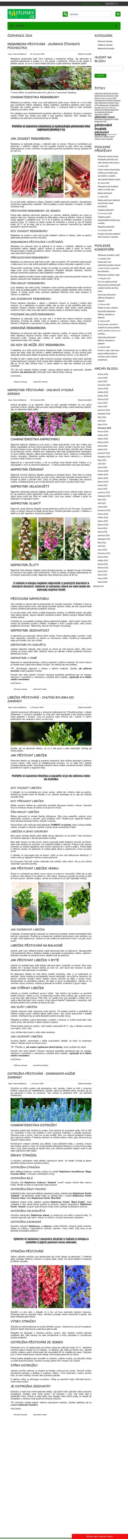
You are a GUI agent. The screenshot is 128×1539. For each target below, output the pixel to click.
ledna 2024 (102, 449)
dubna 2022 (103, 521)
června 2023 (103, 471)
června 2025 (103, 389)
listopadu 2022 (104, 496)
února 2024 (103, 446)
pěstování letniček (102, 110)
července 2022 (104, 510)
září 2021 (102, 546)
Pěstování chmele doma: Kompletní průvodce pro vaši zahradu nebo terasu (108, 159)
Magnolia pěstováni (106, 227)
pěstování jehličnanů (108, 108)
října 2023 (102, 460)
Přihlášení (85, 3)
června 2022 (103, 514)
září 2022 (102, 503)
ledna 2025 (102, 406)
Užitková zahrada (20, 382)
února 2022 (103, 528)
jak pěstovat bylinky (40, 1065)
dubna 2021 (103, 564)
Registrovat (96, 3)
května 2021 (103, 560)
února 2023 (103, 485)
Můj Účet (109, 4)
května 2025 (103, 392)
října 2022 (102, 500)
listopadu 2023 (104, 457)
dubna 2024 (103, 439)
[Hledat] (65, 14)
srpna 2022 (102, 507)
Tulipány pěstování (106, 210)
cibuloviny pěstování (103, 93)
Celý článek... (16, 376)
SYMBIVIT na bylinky (61, 825)
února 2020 (103, 578)
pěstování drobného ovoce (107, 106)
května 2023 (103, 475)
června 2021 (103, 557)
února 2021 (103, 571)
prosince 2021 (104, 535)
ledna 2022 (102, 532)
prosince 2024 (104, 410)
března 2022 (103, 525)
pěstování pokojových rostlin (107, 119)
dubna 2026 (103, 374)
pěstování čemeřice (28, 1405)
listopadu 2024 (104, 414)
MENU (19, 25)
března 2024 (103, 442)
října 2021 (102, 543)
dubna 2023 (103, 478)
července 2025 (104, 385)
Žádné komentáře (84, 54)
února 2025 (103, 403)
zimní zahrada (107, 139)
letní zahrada (107, 100)
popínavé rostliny (102, 137)
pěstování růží (100, 122)
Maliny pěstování (105, 193)
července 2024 (104, 428)
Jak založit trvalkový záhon (109, 179)
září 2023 (102, 464)
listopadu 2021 (104, 539)
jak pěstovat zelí (28, 372)
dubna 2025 (103, 396)
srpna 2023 (102, 467)
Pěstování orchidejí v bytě (108, 255)
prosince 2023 (104, 453)
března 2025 (103, 399)
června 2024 (103, 432)
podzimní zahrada (111, 134)
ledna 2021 (102, 575)
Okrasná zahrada (20, 689)
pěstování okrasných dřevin (104, 113)
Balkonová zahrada (106, 48)
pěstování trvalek (40, 689)
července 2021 (104, 553)
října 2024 (102, 417)
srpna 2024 (102, 424)
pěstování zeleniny (40, 382)
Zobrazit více (98, 586)
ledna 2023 (102, 489)
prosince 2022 (104, 492)
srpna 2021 (102, 550)
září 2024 (102, 421)
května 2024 (103, 435)
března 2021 (103, 568)
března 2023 (103, 482)
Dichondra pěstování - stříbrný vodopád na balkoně (107, 298)
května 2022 (103, 517)
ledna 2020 (102, 582)
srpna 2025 (102, 381)
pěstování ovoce (105, 117)
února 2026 (103, 378)
